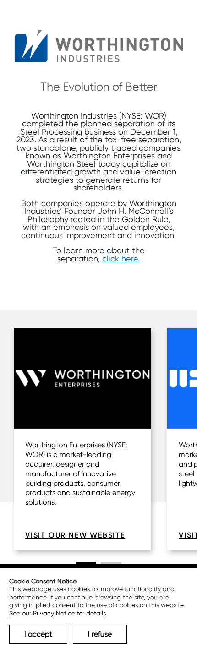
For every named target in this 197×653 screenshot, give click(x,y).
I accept (38, 634)
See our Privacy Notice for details (57, 613)
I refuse (100, 634)
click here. (121, 258)
